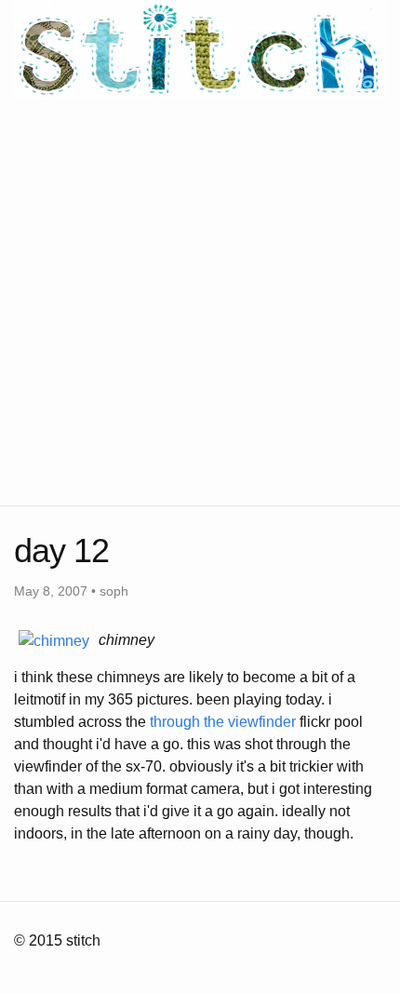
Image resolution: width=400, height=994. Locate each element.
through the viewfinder (223, 722)
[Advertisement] (200, 299)
